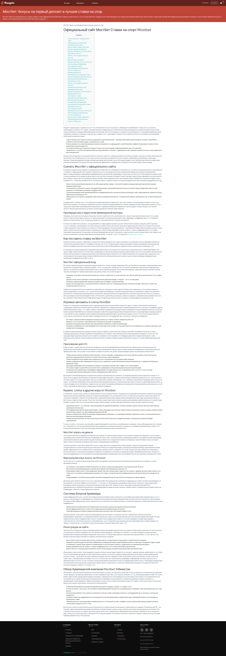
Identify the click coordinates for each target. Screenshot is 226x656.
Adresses (94, 636)
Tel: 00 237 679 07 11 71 (146, 644)
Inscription (214, 3)
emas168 (68, 646)
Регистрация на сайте (75, 66)
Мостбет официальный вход (77, 49)
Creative (69, 653)
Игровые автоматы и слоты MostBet (79, 51)
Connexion (205, 3)
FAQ (92, 630)
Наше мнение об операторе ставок (79, 75)
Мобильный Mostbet (74, 73)
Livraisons (69, 633)
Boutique (80, 3)
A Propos (68, 630)
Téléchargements (97, 639)
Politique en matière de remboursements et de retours (73, 641)
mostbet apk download (135, 234)
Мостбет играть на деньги (76, 60)
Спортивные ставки (74, 81)
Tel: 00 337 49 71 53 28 (146, 640)
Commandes (95, 633)
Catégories (120, 636)
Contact (95, 3)
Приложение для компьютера (77, 79)
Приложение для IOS (74, 53)
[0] (221, 3)
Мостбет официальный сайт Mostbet (80, 77)
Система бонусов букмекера (77, 64)
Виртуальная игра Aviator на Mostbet (80, 62)
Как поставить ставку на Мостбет (78, 47)
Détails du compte (97, 642)
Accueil (66, 3)
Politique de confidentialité (74, 636)
